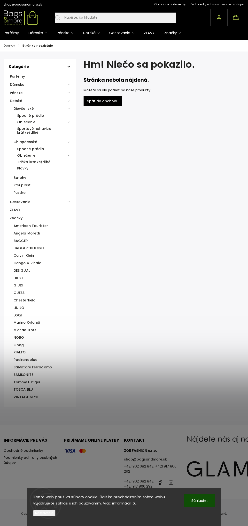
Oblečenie (26, 122)
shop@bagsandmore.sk (145, 459)
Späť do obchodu (102, 101)
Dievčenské (24, 108)
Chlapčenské (25, 141)
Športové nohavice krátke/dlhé (34, 130)
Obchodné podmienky (170, 4)
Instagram (171, 482)
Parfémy (17, 76)
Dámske (17, 84)
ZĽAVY (15, 209)
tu (134, 503)
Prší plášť (22, 185)
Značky (16, 218)
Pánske (16, 92)
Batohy (20, 177)
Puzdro (20, 192)
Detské (16, 100)
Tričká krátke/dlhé (33, 162)
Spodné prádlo (30, 115)
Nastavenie (44, 513)
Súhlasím (199, 500)
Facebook (160, 482)
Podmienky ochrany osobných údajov (217, 4)
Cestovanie (20, 201)
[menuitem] (14, 33)
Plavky (23, 168)
